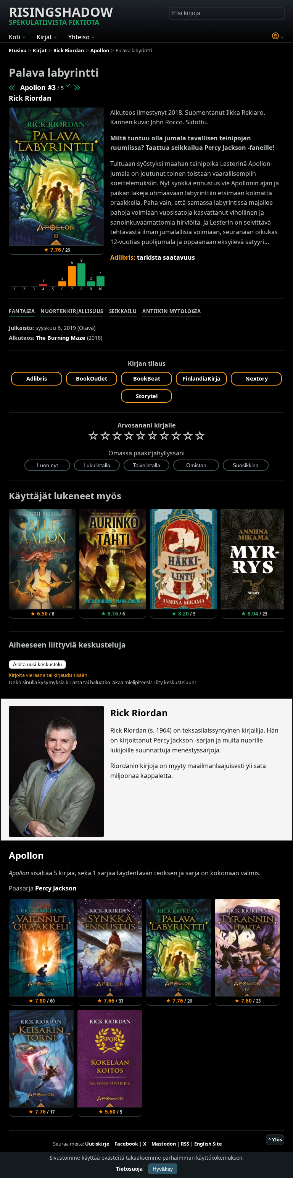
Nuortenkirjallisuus (71, 311)
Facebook (126, 1143)
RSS (185, 1143)
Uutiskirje (97, 1143)
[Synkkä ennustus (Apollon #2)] (12, 87)
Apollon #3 (38, 87)
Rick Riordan (30, 98)
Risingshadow (61, 15)
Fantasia (22, 311)
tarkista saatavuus (166, 257)
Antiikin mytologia (171, 311)
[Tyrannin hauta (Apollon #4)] (76, 87)
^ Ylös (275, 1139)
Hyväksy (163, 1169)
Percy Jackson (56, 888)
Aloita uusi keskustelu (37, 664)
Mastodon (163, 1143)
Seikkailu (123, 311)
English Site (208, 1143)
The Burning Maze (60, 337)
